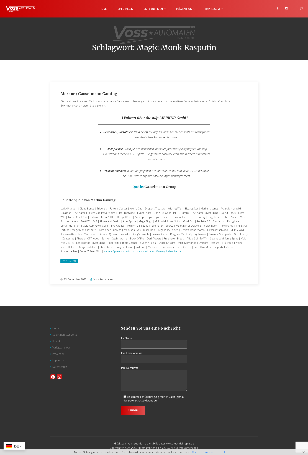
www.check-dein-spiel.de (180, 443)
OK (223, 452)
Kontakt (56, 341)
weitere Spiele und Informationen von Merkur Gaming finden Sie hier (143, 251)
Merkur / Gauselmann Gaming (88, 94)
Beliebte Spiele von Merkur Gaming (87, 200)
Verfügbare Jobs (61, 347)
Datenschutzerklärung (140, 400)
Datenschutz (59, 366)
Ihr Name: (126, 338)
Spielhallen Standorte (64, 334)
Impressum (212, 9)
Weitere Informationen (204, 452)
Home (103, 9)
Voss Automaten (103, 279)
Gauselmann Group (160, 187)
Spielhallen (125, 9)
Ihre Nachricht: (129, 368)
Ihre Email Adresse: (132, 353)
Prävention (58, 354)
